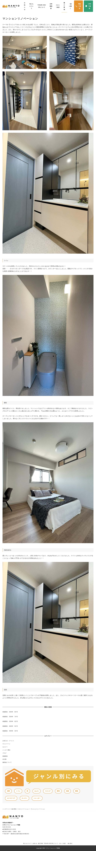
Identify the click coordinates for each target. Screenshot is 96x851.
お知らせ (35, 843)
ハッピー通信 (6, 750)
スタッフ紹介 (62, 843)
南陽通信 (5, 756)
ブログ (4, 753)
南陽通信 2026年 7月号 (10, 716)
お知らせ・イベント (8, 740)
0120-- (7, 827)
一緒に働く (70, 843)
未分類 (4, 759)
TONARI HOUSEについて (51, 843)
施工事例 (40, 843)
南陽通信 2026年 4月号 (10, 731)
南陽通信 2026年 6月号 (10, 721)
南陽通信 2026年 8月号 (10, 712)
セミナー (5, 747)
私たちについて (27, 843)
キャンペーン (6, 744)
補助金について (7, 762)
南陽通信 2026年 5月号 (10, 726)
